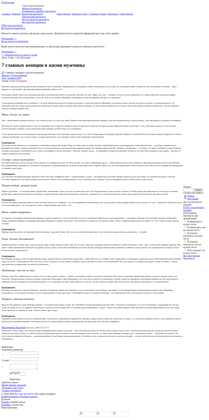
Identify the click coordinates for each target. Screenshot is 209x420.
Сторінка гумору (97, 14)
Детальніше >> (9, 38)
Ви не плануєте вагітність (35, 19)
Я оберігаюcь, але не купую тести (194, 228)
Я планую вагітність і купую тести (192, 236)
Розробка (6, 405)
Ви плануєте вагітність (34, 22)
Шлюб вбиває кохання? (14, 385)
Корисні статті (79, 14)
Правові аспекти (29, 396)
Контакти (113, 14)
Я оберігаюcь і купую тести (192, 223)
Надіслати (15, 379)
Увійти (190, 196)
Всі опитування (191, 255)
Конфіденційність (10, 396)
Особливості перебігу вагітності (39, 11)
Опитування (126, 14)
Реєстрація (192, 198)
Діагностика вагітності (34, 16)
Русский (10, 2)
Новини (16, 14)
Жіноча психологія (32, 8)
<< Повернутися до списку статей (19, 55)
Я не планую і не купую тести (194, 251)
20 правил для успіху (13, 388)
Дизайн (5, 402)
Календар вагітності (32, 14)
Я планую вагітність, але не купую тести (192, 244)
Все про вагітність (24, 394)
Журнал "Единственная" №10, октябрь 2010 (14, 76)
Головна (6, 14)
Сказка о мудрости (11, 390)
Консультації (64, 14)
